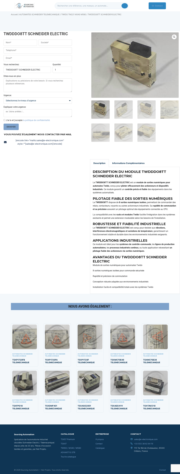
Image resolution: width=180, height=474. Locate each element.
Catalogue (100, 448)
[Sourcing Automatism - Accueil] (24, 6)
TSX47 (64, 444)
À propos (100, 439)
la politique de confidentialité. (36, 120)
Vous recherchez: (11, 64)
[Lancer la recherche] (124, 5)
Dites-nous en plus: (12, 76)
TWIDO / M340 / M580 (71, 448)
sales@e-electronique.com (146, 439)
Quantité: (57, 64)
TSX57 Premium (68, 439)
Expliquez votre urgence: (15, 107)
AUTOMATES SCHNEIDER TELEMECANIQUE (39, 14)
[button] (174, 37)
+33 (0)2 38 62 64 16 (143, 444)
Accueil (14, 14)
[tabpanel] (135, 230)
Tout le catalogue (68, 457)
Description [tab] (99, 163)
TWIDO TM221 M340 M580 (73, 14)
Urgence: (8, 95)
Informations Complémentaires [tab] (128, 163)
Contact (159, 5)
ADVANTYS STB (68, 452)
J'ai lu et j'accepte (28, 120)
